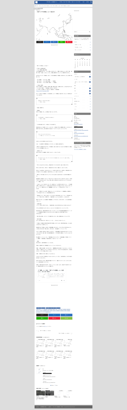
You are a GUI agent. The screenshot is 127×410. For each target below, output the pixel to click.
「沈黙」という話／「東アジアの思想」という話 (81, 82)
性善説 (69, 310)
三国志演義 (50, 309)
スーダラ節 (58, 309)
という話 (75, 79)
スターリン (41, 309)
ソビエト (38, 310)
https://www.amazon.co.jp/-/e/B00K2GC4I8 (49, 382)
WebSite (52, 385)
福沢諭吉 (69, 309)
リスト (75, 109)
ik (68, 406)
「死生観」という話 (77, 44)
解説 (75, 88)
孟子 (62, 309)
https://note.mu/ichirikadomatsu (47, 379)
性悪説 (65, 309)
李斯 (51, 310)
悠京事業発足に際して (44, 406)
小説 (75, 90)
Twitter (57, 385)
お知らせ (37, 406)
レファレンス (76, 96)
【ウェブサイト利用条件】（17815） (80, 149)
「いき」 (75, 106)
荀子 (48, 310)
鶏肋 (75, 85)
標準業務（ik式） (77, 101)
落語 (75, 98)
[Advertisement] (54, 55)
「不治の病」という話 (78, 47)
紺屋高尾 (45, 310)
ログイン (45, 326)
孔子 (42, 310)
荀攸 (38, 309)
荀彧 (65, 310)
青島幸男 (58, 310)
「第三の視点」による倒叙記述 (79, 76)
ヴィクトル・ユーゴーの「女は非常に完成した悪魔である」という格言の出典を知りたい (81, 39)
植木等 (54, 309)
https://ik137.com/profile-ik (78, 124)
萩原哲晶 (46, 309)
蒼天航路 (62, 310)
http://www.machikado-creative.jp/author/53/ (49, 376)
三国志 (55, 310)
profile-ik (50, 406)
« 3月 (75, 67)
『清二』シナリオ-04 (77, 49)
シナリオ (75, 93)
